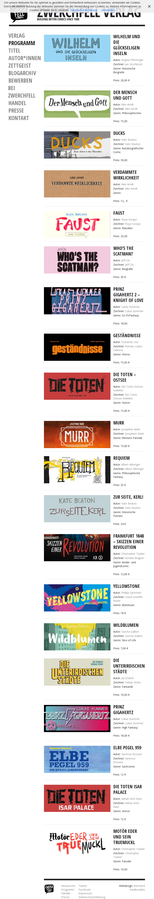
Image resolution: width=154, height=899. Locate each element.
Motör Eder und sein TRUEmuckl (125, 836)
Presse (16, 110)
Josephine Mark (130, 429)
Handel (17, 103)
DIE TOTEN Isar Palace (127, 789)
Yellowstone (126, 586)
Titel (14, 50)
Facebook (85, 889)
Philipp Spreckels (131, 592)
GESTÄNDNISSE (127, 335)
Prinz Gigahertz (123, 709)
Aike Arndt (127, 104)
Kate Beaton (129, 139)
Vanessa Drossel (131, 754)
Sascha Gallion (130, 631)
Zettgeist (19, 65)
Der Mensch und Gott (125, 95)
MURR (118, 423)
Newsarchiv (68, 886)
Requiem (121, 458)
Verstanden (108, 10)
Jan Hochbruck (134, 64)
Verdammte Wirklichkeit (126, 175)
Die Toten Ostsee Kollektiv (125, 396)
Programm (21, 43)
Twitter (83, 886)
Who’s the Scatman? (123, 251)
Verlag (16, 35)
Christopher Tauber (133, 553)
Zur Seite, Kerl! (128, 497)
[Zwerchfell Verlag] (19, 13)
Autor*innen (24, 58)
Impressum (85, 893)
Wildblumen (126, 625)
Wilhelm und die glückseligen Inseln (126, 44)
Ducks (119, 133)
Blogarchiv (22, 73)
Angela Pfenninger (132, 60)
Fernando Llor (129, 342)
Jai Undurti (127, 678)
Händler (66, 893)
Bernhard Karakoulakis (137, 887)
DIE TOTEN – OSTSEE (124, 377)
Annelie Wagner (134, 558)
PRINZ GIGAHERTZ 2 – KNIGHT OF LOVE (128, 294)
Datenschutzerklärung (92, 897)
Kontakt (18, 118)
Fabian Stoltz (133, 682)
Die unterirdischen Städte (129, 666)
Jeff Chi (125, 260)
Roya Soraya (129, 219)
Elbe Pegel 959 (127, 747)
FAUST (119, 213)
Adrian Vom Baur (131, 798)
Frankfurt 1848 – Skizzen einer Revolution (128, 541)
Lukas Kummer (130, 307)
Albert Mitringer (130, 464)
